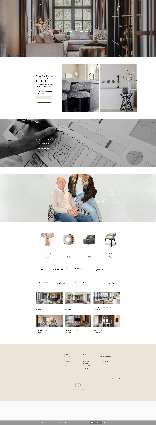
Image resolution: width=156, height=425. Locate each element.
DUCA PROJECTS (69, 6)
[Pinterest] (119, 378)
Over (65, 365)
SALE (84, 367)
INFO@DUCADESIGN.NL (106, 356)
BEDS (84, 358)
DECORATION (86, 361)
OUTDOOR (85, 368)
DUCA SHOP (49, 6)
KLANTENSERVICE (67, 361)
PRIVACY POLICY (67, 356)
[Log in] (113, 6)
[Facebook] (112, 378)
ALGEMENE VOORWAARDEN (69, 352)
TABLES (84, 356)
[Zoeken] (116, 6)
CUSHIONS (85, 363)
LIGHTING (85, 360)
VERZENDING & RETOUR (68, 360)
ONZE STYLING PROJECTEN (43, 148)
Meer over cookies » (108, 422)
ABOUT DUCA (108, 6)
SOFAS (84, 351)
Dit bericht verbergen (95, 422)
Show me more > (40, 309)
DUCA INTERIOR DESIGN (59, 6)
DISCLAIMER (66, 354)
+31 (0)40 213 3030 (105, 351)
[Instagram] (115, 378)
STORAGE (85, 354)
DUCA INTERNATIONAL (80, 6)
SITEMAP (65, 363)
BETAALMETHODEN (67, 358)
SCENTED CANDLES (87, 365)
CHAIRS (84, 352)
